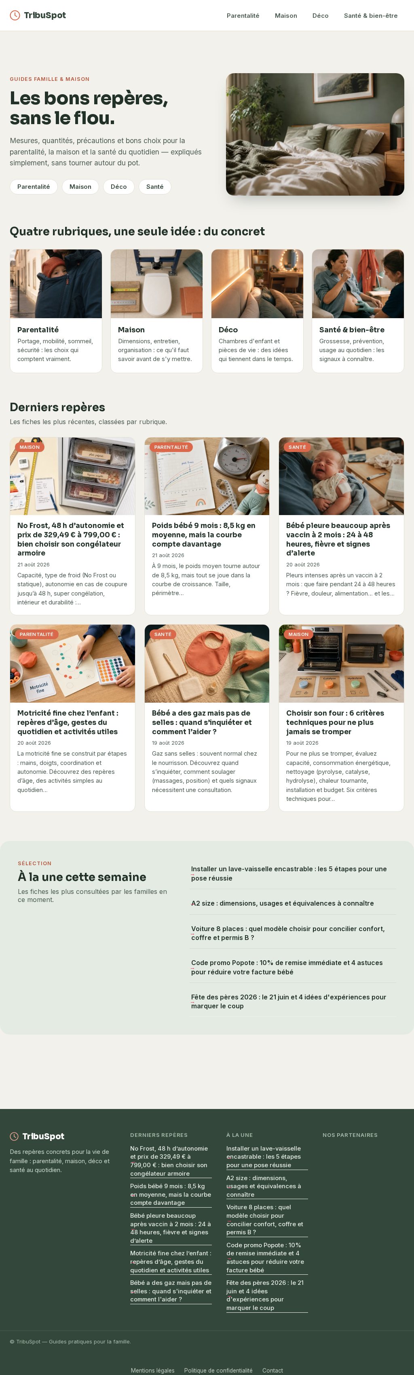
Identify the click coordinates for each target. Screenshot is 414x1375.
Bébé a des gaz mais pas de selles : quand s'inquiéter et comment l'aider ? (170, 1291)
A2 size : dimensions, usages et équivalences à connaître (282, 903)
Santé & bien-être (371, 15)
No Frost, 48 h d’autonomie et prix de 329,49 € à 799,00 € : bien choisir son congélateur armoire (169, 1161)
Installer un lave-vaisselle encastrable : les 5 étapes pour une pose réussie (289, 873)
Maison (286, 15)
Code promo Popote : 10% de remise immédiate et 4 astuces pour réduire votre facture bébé (287, 967)
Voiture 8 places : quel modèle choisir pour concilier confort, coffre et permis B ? (288, 933)
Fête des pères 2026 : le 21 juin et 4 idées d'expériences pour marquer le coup (289, 1001)
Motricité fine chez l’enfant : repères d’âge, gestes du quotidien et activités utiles (170, 1262)
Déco (321, 15)
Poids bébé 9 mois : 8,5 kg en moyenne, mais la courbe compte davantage (170, 1194)
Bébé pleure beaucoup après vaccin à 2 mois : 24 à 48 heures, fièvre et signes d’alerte (170, 1228)
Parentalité (243, 15)
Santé (155, 186)
